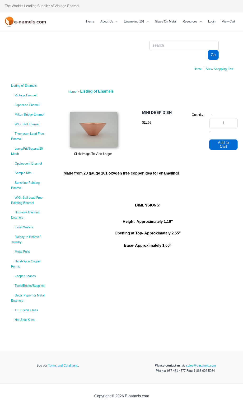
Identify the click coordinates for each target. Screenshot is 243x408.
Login (211, 21)
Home (90, 21)
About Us (106, 21)
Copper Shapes (25, 276)
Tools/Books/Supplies (30, 285)
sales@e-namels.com (201, 365)
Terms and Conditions (63, 365)
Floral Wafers (24, 227)
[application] (115, 21)
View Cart (228, 21)
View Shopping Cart (219, 69)
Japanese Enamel (27, 105)
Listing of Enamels (24, 85)
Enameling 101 (134, 21)
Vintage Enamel (26, 95)
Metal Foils (22, 251)
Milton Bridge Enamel (29, 114)
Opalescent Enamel (28, 163)
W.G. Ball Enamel (27, 124)
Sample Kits (23, 173)
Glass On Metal (166, 21)
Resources (190, 21)
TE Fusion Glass (26, 310)
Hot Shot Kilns (25, 320)
